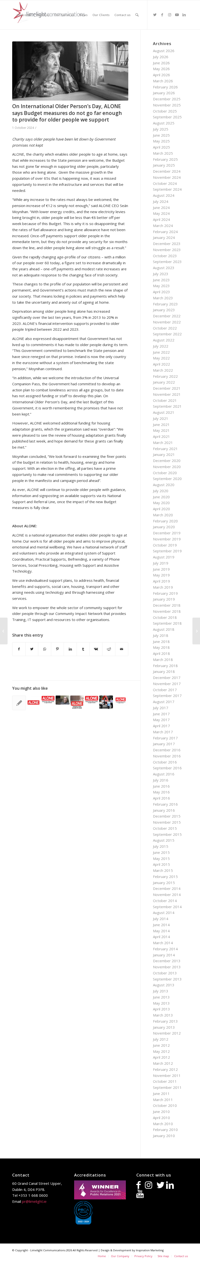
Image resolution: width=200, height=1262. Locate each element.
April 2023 (161, 291)
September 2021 (167, 406)
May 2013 (161, 1003)
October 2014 (165, 900)
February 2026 (165, 87)
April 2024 (161, 219)
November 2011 (167, 1075)
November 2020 (167, 466)
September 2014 (167, 906)
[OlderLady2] (70, 71)
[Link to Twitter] (155, 14)
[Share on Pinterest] (57, 649)
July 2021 (160, 418)
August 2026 (163, 50)
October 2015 (165, 828)
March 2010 (163, 1123)
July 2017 (160, 707)
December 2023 (166, 243)
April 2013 (161, 1009)
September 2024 (167, 189)
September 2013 (167, 979)
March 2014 (163, 942)
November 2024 (167, 177)
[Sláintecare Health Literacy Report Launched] (4, 631)
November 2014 (167, 894)
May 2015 (161, 858)
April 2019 (161, 581)
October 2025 (165, 111)
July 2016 (160, 780)
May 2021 (161, 430)
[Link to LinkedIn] (184, 14)
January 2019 (164, 599)
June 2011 (161, 1093)
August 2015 (163, 840)
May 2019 (161, 575)
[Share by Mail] (121, 649)
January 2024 (164, 237)
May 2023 (161, 285)
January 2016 (164, 810)
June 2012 (161, 1045)
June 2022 (161, 352)
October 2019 (165, 545)
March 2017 (163, 731)
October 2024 (165, 183)
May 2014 (161, 930)
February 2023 (165, 303)
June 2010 (161, 1111)
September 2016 (167, 767)
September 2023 (167, 261)
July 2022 (160, 346)
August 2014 (163, 912)
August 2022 (163, 340)
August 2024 (163, 195)
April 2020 (161, 508)
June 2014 (161, 924)
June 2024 (161, 207)
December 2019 (166, 532)
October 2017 (165, 689)
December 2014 (166, 888)
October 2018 (165, 617)
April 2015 (161, 864)
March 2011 (163, 1099)
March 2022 (163, 370)
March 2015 (163, 870)
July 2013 (160, 991)
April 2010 (161, 1117)
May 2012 (161, 1051)
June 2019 (161, 569)
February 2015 (165, 876)
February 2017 (165, 737)
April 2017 (161, 725)
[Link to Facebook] (162, 14)
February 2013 (165, 1021)
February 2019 (165, 593)
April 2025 (161, 147)
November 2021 (167, 394)
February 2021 (165, 448)
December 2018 (166, 605)
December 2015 (166, 816)
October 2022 (165, 328)
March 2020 (163, 514)
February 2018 (165, 665)
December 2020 (166, 460)
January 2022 (164, 382)
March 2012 (163, 1063)
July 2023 (160, 273)
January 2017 (164, 743)
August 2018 (163, 629)
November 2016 (167, 755)
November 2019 (167, 539)
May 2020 (161, 502)
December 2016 (166, 749)
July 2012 (160, 1039)
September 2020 (167, 478)
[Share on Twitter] (32, 649)
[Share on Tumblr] (83, 649)
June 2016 (161, 786)
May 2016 (161, 792)
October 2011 (165, 1081)
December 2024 (166, 171)
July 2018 (160, 635)
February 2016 (165, 804)
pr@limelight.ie (34, 1201)
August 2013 (163, 984)
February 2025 (165, 159)
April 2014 (161, 936)
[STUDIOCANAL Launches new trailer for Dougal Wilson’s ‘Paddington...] (196, 631)
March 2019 (163, 587)
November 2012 (167, 1033)
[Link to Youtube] (176, 14)
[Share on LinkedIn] (70, 649)
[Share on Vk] (96, 649)
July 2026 (160, 56)
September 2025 (167, 116)
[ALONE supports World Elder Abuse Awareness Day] (77, 702)
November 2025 (167, 105)
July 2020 (160, 490)
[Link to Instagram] (169, 14)
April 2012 (161, 1057)
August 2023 (163, 267)
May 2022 (161, 358)
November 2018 (167, 611)
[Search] (137, 14)
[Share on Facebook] (18, 649)
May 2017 (161, 719)
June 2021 (161, 424)
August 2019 (163, 557)
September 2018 (167, 623)
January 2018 (164, 671)
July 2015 (160, 846)
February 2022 (165, 376)
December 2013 (166, 960)
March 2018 (163, 659)
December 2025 (166, 98)
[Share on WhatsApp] (44, 649)
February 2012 (165, 1069)
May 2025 (161, 141)
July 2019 (160, 563)
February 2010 (165, 1129)
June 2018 (161, 641)
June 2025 (161, 135)
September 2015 (167, 834)
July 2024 (160, 201)
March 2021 (163, 442)
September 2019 (167, 550)
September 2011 (167, 1087)
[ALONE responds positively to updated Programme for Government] (33, 702)
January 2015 (164, 882)
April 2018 (161, 653)
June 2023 (161, 279)
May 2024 (161, 213)
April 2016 (161, 798)
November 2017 (167, 683)
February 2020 (165, 520)
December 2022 (166, 315)
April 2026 (161, 74)
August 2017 (163, 701)
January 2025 (164, 165)
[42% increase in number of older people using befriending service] (48, 700)
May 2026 (161, 68)
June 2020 (161, 496)
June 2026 (161, 62)
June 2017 (161, 713)
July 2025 (160, 129)
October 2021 (165, 400)
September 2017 (167, 695)
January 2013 (164, 1027)
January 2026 (164, 92)
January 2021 (164, 454)
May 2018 (161, 647)
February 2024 (165, 231)
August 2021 (163, 412)
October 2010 (165, 1105)
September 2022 (167, 333)
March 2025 (163, 153)
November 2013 (167, 966)
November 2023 (167, 249)
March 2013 (163, 1015)
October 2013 (165, 972)
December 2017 (166, 677)
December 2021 (166, 388)
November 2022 (167, 322)
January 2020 (164, 526)
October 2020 (165, 472)
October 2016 (165, 762)
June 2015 (161, 852)
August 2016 (163, 774)
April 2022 (161, 364)
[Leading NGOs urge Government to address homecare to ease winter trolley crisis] (19, 703)
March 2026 (163, 80)
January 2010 (164, 1135)
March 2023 (163, 297)
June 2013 (161, 997)
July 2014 (160, 918)
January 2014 (164, 954)
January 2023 (164, 309)
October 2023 (165, 255)
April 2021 (161, 436)
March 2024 (163, 225)
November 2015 (167, 822)
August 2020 (163, 484)
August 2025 (163, 123)
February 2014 (165, 948)
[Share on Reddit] (108, 649)
